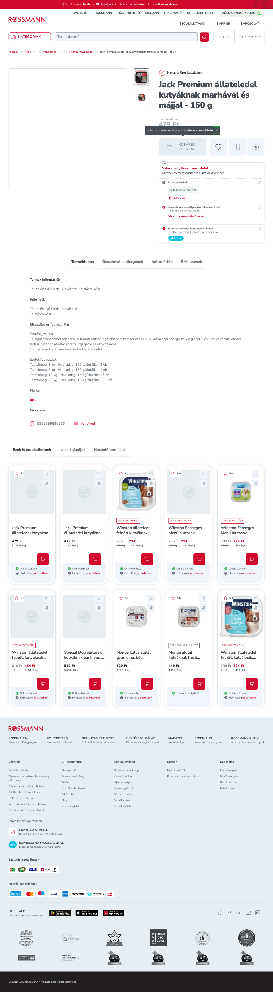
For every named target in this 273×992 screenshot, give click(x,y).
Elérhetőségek (228, 770)
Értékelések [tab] (191, 261)
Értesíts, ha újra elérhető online (186, 216)
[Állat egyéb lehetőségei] (34, 51)
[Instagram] (238, 913)
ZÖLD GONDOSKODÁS (238, 13)
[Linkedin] (257, 912)
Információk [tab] (162, 261)
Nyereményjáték (70, 806)
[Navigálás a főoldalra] (27, 19)
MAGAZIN (152, 13)
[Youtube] (248, 913)
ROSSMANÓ (173, 13)
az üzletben (40, 573)
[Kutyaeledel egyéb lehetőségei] (60, 51)
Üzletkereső (227, 788)
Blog (64, 800)
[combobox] (126, 36)
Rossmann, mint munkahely (183, 776)
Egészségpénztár (124, 788)
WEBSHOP (81, 13)
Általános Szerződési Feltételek (27, 786)
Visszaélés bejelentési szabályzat (27, 804)
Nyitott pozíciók (176, 770)
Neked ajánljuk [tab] (72, 449)
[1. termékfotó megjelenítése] (141, 76)
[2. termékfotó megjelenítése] (141, 97)
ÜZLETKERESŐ (129, 13)
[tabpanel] (136, 351)
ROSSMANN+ (104, 13)
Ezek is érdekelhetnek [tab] (32, 449)
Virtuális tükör (122, 800)
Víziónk (65, 782)
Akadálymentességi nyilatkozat (26, 810)
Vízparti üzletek (123, 794)
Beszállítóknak (228, 782)
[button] (196, 23)
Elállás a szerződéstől (21, 798)
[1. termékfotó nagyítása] (68, 128)
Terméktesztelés (123, 806)
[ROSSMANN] (26, 728)
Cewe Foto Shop (123, 776)
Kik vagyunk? (68, 770)
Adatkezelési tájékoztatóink (24, 792)
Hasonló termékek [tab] (110, 449)
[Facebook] (229, 913)
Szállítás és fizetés (19, 770)
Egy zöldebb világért (73, 788)
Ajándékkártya (122, 782)
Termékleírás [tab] (82, 261)
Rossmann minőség (72, 776)
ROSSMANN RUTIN (200, 13)
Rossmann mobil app (126, 770)
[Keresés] (204, 37)
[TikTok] (220, 913)
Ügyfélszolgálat (229, 776)
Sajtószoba (67, 794)
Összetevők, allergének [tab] (122, 261)
